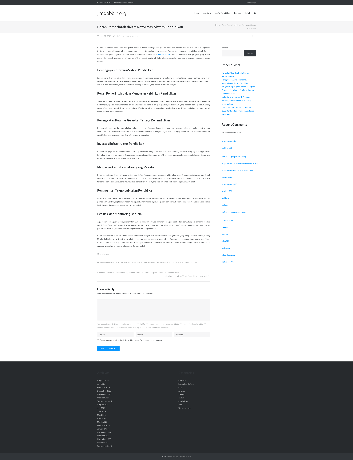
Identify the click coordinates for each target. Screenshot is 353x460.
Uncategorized (184, 408)
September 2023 (104, 446)
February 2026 (103, 387)
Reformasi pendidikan (165, 262)
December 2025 (104, 391)
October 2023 (103, 442)
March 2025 (102, 422)
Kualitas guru (126, 262)
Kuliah (247, 13)
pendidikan (104, 254)
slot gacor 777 (228, 262)
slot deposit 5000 (229, 184)
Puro (189, 456)
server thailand (165, 54)
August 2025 (103, 404)
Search (225, 47)
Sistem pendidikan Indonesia (186, 262)
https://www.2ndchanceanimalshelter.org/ (240, 163)
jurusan (181, 391)
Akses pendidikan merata (110, 262)
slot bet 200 (227, 148)
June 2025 (101, 411)
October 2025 (103, 398)
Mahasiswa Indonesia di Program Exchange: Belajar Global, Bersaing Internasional (236, 100)
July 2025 (101, 408)
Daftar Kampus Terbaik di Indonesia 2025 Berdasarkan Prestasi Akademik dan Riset (238, 110)
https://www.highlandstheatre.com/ (237, 170)
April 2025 (101, 418)
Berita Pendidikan (222, 13)
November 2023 (104, 439)
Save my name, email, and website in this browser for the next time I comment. (131, 340)
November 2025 (104, 394)
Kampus (237, 13)
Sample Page (251, 3)
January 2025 (103, 429)
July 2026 (101, 384)
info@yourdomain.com (124, 3)
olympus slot (227, 177)
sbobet (225, 234)
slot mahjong (227, 220)
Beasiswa (207, 13)
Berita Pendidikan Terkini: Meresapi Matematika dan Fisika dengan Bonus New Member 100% (139, 272)
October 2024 (103, 435)
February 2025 (103, 425)
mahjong (225, 198)
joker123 (225, 227)
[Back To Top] (346, 453)
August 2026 (103, 380)
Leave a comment (132, 36)
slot (180, 404)
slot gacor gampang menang (234, 156)
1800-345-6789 (105, 3)
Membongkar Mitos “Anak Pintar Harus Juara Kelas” (187, 276)
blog (180, 387)
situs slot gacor (228, 255)
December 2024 (104, 432)
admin (118, 36)
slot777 (225, 205)
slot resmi (226, 248)
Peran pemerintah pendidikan (144, 262)
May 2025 (101, 415)
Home (196, 13)
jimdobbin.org (173, 456)
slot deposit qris (229, 141)
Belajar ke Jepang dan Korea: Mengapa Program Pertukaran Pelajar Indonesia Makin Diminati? (238, 90)
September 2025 (104, 401)
